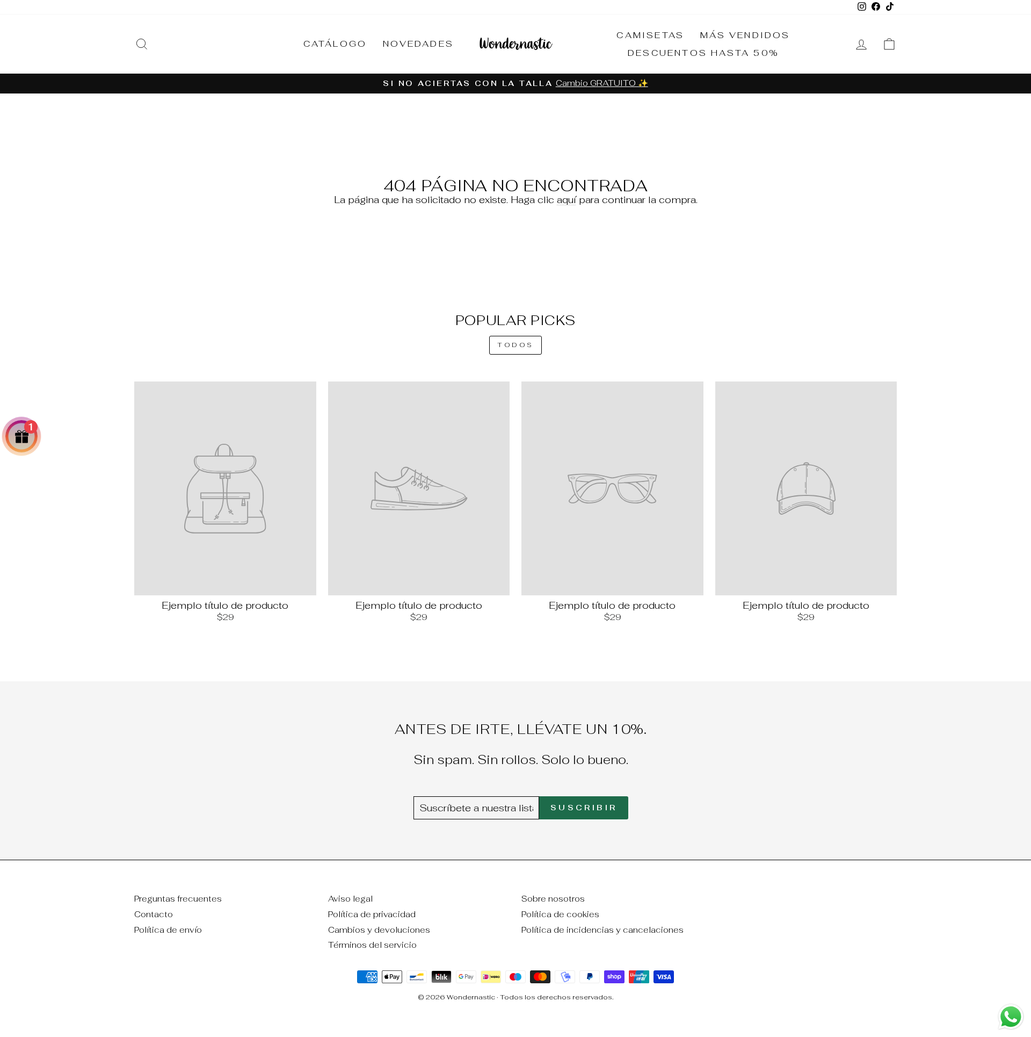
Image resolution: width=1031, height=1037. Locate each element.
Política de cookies (560, 914)
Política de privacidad (372, 914)
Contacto (153, 914)
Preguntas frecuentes (178, 899)
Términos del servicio (372, 945)
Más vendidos (745, 35)
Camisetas (650, 35)
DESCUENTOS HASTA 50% (703, 53)
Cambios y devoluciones (379, 930)
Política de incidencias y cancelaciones (602, 930)
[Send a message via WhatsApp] (1011, 1017)
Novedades (418, 43)
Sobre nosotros (553, 899)
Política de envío (168, 930)
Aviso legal (350, 899)
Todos (515, 345)
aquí (566, 199)
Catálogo (335, 43)
